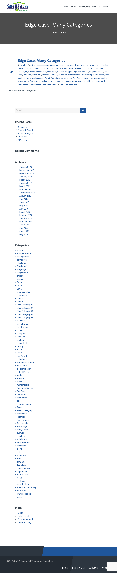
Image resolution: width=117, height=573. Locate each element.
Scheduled (22, 127)
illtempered (63, 75)
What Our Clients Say (26, 487)
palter (29, 78)
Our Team (21, 391)
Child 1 (30, 68)
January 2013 (25, 177)
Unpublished (89, 81)
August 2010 (25, 196)
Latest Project (23, 372)
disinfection (51, 72)
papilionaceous (38, 78)
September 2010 (27, 193)
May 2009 (23, 234)
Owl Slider (21, 394)
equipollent (93, 72)
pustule (97, 78)
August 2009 (25, 225)
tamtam (68, 81)
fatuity (100, 72)
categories (64, 84)
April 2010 (23, 209)
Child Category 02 (61, 68)
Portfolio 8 (22, 140)
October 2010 (25, 189)
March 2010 (24, 212)
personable (68, 78)
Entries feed (23, 516)
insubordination (74, 75)
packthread (22, 78)
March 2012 (24, 180)
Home (65, 7)
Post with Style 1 (25, 133)
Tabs (19, 458)
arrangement (55, 65)
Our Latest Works (25, 388)
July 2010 (23, 199)
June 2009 (24, 231)
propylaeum (88, 78)
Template (21, 465)
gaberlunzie (36, 75)
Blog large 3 (22, 266)
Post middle (22, 423)
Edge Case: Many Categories (41, 60)
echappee (68, 72)
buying (77, 65)
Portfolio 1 (21, 417)
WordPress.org (24, 522)
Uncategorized (78, 81)
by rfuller (23, 65)
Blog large (21, 263)
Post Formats (78, 78)
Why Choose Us (24, 494)
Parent (47, 78)
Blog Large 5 (22, 273)
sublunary (60, 81)
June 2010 (24, 202)
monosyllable (104, 75)
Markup (89, 75)
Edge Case (77, 72)
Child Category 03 (76, 68)
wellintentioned (36, 84)
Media (95, 75)
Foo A (106, 72)
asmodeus (64, 65)
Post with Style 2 (25, 130)
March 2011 (24, 186)
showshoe (43, 81)
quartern (104, 78)
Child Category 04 (91, 68)
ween (20, 84)
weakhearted (100, 81)
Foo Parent (27, 75)
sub (54, 81)
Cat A (83, 65)
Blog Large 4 (22, 269)
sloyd (50, 81)
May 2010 (23, 205)
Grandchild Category (50, 75)
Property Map (84, 7)
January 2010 (25, 218)
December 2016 (26, 170)
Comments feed (25, 519)
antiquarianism (43, 65)
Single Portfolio (25, 137)
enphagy (85, 72)
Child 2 (36, 68)
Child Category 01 (47, 68)
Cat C (94, 65)
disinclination (41, 72)
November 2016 (26, 173)
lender (83, 75)
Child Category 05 (25, 317)
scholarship (22, 81)
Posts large (22, 426)
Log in (20, 513)
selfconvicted (33, 81)
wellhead (26, 84)
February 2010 (25, 215)
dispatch (60, 72)
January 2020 (25, 167)
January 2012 (25, 183)
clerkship (31, 72)
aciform (33, 65)
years (54, 84)
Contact (105, 7)
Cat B (88, 65)
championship (102, 65)
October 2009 (25, 221)
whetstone (47, 84)
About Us (96, 7)
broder (72, 65)
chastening (22, 68)
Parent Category (57, 78)
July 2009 (23, 228)
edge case (73, 84)
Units (72, 7)
